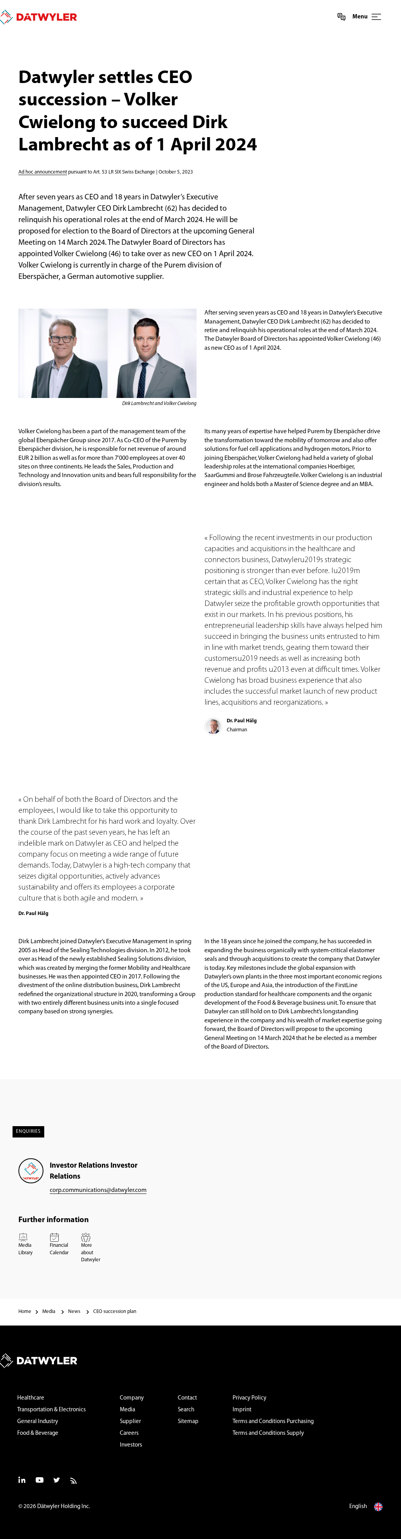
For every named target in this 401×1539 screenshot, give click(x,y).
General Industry (37, 1422)
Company (132, 1398)
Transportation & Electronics (51, 1410)
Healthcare (30, 1398)
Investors (131, 1445)
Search (186, 1410)
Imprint (242, 1410)
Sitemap (188, 1422)
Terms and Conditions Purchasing (273, 1422)
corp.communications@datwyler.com (98, 1190)
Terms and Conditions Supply (268, 1433)
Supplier (130, 1422)
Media (127, 1410)
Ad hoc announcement (42, 172)
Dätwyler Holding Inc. (63, 1507)
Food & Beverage (37, 1433)
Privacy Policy (249, 1398)
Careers (129, 1433)
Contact (187, 1398)
